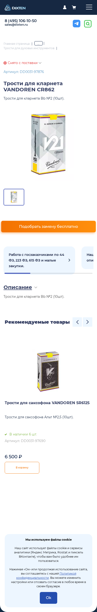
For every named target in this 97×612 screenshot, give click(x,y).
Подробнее (39, 260)
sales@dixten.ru (16, 24)
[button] (77, 322)
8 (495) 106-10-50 (21, 21)
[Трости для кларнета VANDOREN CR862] (48, 144)
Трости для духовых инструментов (29, 48)
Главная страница (17, 43)
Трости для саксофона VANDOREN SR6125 (47, 403)
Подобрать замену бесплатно (48, 226)
